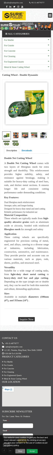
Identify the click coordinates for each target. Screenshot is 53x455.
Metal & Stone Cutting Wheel (17, 67)
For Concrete (9, 51)
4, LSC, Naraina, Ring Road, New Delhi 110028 (23, 350)
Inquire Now (26, 319)
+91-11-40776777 (37, 3)
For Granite (9, 45)
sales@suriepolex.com (14, 3)
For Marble (9, 40)
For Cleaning (9, 56)
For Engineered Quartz (14, 62)
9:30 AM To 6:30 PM (12, 354)
